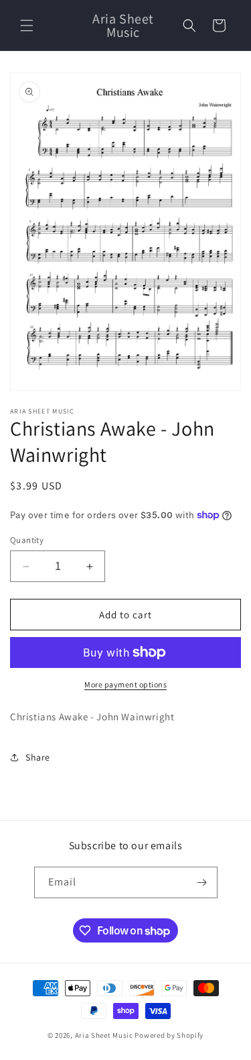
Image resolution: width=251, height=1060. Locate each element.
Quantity (27, 540)
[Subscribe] (202, 882)
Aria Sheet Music (104, 1035)
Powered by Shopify (169, 1035)
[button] (26, 25)
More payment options (125, 684)
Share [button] (37, 757)
